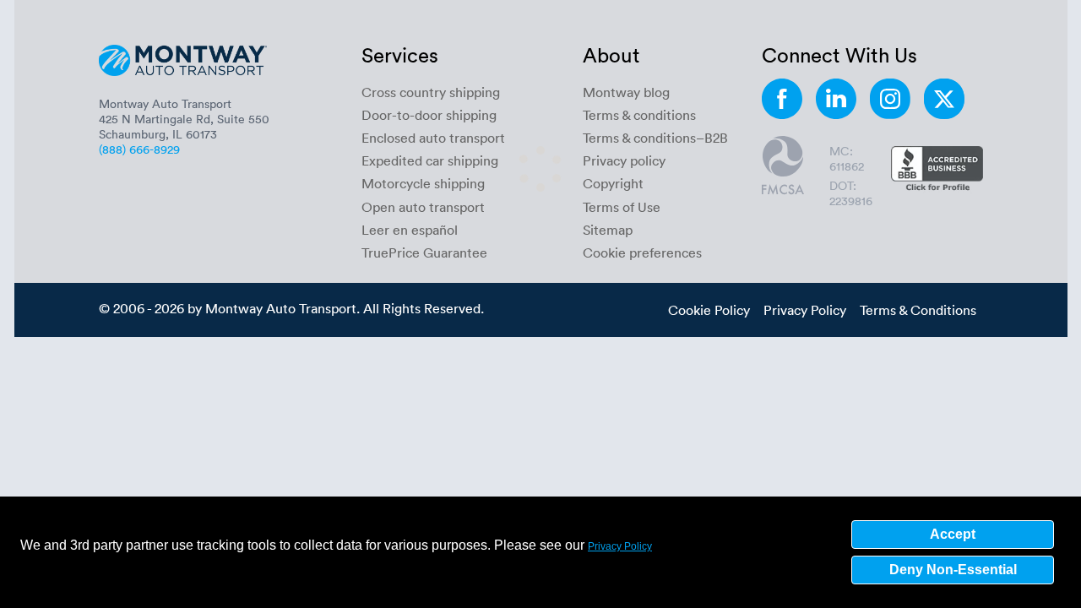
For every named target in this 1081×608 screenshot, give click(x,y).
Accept (952, 534)
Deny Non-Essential (953, 569)
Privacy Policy (620, 546)
